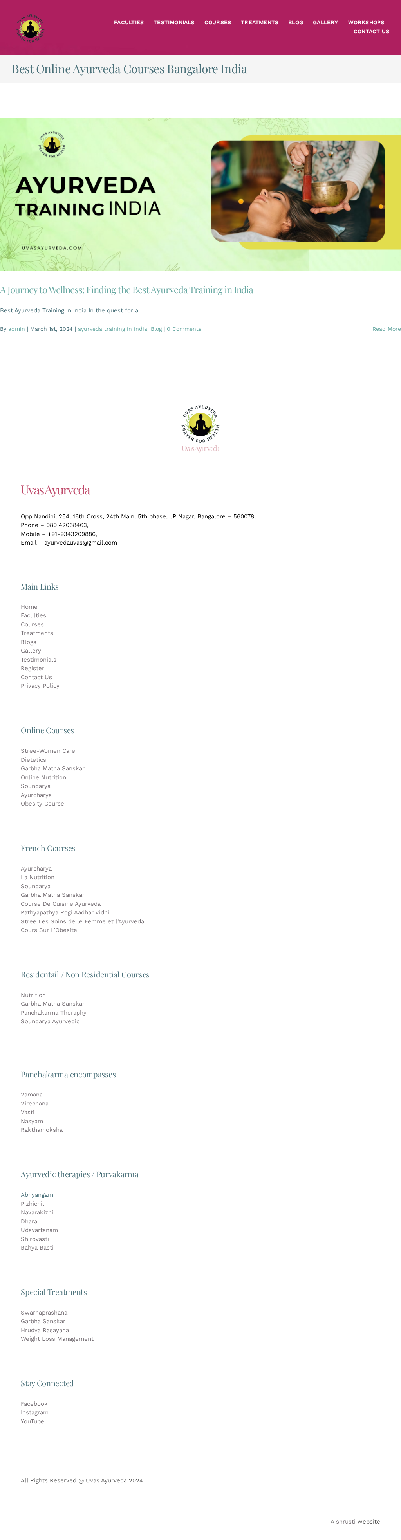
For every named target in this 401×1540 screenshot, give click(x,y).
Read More (386, 329)
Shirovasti (35, 1238)
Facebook (34, 1403)
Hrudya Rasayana (45, 1330)
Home (29, 606)
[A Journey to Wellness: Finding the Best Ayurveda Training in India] (200, 194)
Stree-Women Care (48, 750)
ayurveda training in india (112, 329)
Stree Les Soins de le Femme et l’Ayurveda (82, 921)
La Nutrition (37, 877)
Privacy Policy (40, 685)
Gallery (31, 650)
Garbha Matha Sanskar (53, 768)
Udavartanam (39, 1229)
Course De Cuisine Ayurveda (61, 903)
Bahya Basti (37, 1247)
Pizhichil (32, 1203)
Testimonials (38, 659)
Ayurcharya (36, 795)
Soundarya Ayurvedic (50, 1021)
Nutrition (33, 995)
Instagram (35, 1412)
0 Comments (184, 329)
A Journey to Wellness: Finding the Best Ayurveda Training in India (126, 289)
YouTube (32, 1421)
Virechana (35, 1103)
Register (32, 668)
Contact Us (36, 677)
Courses (32, 624)
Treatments (37, 633)
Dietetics (33, 759)
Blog (156, 329)
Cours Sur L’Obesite (49, 930)
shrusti (346, 1521)
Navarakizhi (37, 1212)
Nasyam (32, 1121)
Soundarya (36, 786)
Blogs (28, 642)
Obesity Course (42, 803)
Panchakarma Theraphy (54, 1012)
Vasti (27, 1112)
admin (16, 329)
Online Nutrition (43, 777)
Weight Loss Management (57, 1338)
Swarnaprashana (44, 1312)
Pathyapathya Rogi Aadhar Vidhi (65, 912)
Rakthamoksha (42, 1129)
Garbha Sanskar (43, 1321)
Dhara (29, 1221)
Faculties (33, 615)
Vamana (32, 1094)
